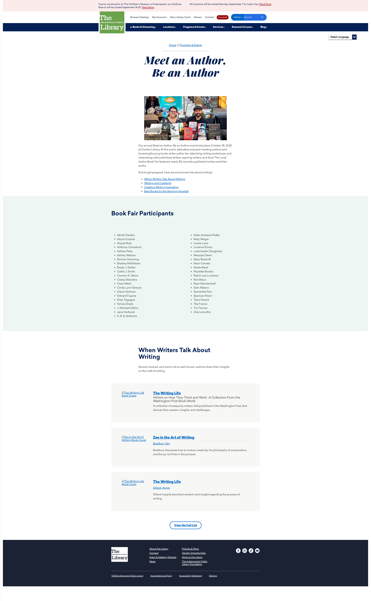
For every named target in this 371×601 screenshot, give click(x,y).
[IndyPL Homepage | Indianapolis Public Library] (112, 23)
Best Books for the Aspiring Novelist (166, 191)
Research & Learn (242, 27)
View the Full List (185, 525)
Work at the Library (192, 557)
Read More (148, 7)
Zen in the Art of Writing (173, 437)
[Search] (262, 17)
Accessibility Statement (190, 575)
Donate (222, 17)
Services (218, 27)
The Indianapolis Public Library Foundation (194, 563)
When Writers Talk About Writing (164, 179)
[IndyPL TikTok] (251, 550)
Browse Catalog (139, 17)
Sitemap (213, 575)
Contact (209, 17)
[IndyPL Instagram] (244, 550)
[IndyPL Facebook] (238, 550)
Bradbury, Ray (161, 443)
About (197, 17)
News (152, 561)
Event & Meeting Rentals (162, 557)
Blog (263, 27)
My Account (159, 17)
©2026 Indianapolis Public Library (127, 575)
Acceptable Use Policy (161, 575)
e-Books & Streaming (142, 27)
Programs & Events (194, 27)
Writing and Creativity (158, 183)
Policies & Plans (190, 548)
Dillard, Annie (161, 488)
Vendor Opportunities (194, 553)
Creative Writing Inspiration (161, 187)
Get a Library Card (180, 17)
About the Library (158, 548)
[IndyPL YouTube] (257, 550)
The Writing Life (167, 393)
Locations (169, 27)
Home (172, 45)
